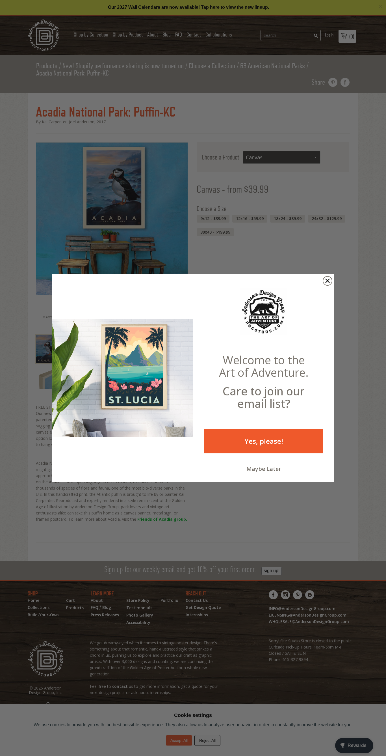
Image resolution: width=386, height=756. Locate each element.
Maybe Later (263, 469)
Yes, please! (263, 441)
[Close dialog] (327, 280)
